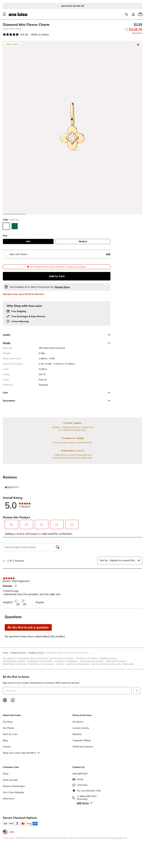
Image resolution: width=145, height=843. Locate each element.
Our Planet (8, 727)
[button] (11, 524)
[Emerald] (15, 226)
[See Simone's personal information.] (15, 585)
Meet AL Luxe (10, 734)
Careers (7, 746)
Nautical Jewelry (109, 658)
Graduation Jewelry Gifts (41, 661)
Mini (28, 241)
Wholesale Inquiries (82, 746)
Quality (7, 334)
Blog (5, 740)
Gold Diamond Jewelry (93, 661)
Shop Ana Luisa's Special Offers (19, 752)
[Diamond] (6, 226)
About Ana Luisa (12, 715)
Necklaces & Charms (88, 658)
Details (6, 342)
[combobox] (123, 560)
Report (40, 602)
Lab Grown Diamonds (78, 664)
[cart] (140, 14)
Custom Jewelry (80, 727)
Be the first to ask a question (28, 627)
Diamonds (128, 664)
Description (9, 400)
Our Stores (77, 721)
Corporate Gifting (81, 740)
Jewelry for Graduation (67, 661)
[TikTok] (13, 700)
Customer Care (11, 767)
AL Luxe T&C (81, 838)
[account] (133, 14)
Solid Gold (34, 664)
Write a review (40, 34)
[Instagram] (5, 700)
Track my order (10, 779)
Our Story (7, 721)
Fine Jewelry (48, 664)
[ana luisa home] (18, 14)
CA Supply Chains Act (117, 838)
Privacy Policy (38, 838)
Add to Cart (57, 276)
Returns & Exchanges (14, 786)
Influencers (8, 798)
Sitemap (26, 838)
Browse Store (62, 287)
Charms (61, 664)
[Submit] (136, 690)
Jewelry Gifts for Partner (62, 658)
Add (108, 254)
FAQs (5, 773)
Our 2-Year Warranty (13, 792)
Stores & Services (82, 715)
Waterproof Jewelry (117, 661)
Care (5, 392)
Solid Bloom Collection (15, 664)
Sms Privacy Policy (97, 838)
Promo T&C (57, 838)
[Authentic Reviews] (12, 487)
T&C (48, 838)
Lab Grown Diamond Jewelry (107, 664)
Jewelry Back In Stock (15, 661)
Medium (83, 241)
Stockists (77, 734)
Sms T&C (69, 838)
